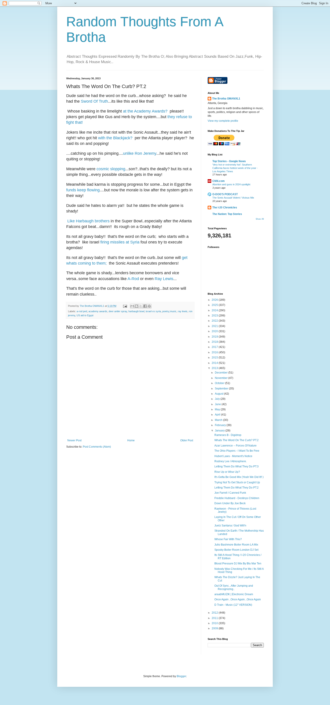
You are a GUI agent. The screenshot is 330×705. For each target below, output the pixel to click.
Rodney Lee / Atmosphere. (230, 461)
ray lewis (182, 311)
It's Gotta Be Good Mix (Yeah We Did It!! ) (239, 477)
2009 (215, 628)
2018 (215, 341)
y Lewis (166, 278)
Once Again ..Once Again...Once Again (237, 599)
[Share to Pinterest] (149, 306)
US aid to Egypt (85, 315)
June (218, 404)
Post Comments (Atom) (97, 446)
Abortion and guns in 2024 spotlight (231, 184)
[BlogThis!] (136, 306)
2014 (215, 363)
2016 (215, 352)
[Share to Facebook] (145, 306)
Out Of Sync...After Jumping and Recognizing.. (233, 587)
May (218, 409)
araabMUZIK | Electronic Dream (233, 594)
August (219, 393)
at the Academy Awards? (145, 111)
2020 (215, 331)
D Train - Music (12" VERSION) (233, 604)
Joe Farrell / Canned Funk (230, 492)
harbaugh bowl (136, 311)
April (218, 414)
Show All (260, 219)
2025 (215, 305)
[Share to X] (141, 306)
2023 (215, 315)
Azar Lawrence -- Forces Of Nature (235, 445)
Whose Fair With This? (228, 539)
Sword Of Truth (94, 101)
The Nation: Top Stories (227, 214)
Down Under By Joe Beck (230, 503)
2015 (215, 357)
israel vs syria (153, 311)
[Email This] (132, 306)
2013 (215, 368)
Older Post (186, 440)
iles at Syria (129, 242)
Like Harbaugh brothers (88, 221)
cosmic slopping (111, 169)
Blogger (181, 676)
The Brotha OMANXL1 (226, 98)
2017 (215, 347)
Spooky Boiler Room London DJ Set (236, 549)
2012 (215, 612)
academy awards (97, 311)
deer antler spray (118, 311)
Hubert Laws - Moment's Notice (233, 456)
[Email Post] (125, 306)
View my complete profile (223, 120)
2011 (215, 618)
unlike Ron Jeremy (139, 153)
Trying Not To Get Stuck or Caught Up (237, 482)
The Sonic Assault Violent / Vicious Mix (233, 197)
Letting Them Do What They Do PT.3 (236, 466)
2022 (215, 320)
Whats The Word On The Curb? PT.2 (236, 440)
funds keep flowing (83, 190)
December (221, 372)
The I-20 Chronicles (224, 207)
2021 (215, 326)
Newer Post (74, 440)
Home (131, 440)
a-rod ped (82, 311)
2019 (215, 336)
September (222, 388)
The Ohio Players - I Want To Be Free (236, 450)
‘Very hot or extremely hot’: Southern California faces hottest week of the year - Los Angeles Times (235, 168)
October (220, 383)
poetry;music (169, 311)
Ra (157, 278)
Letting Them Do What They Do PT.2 (236, 487)
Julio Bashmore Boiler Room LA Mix (236, 544)
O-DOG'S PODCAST (225, 194)
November (221, 378)
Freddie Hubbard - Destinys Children (236, 498)
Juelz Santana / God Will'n (230, 525)
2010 (215, 623)
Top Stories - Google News (229, 161)
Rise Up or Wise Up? (227, 471)
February (221, 425)
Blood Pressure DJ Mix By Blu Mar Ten (237, 563)
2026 (215, 299)
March (219, 420)
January (220, 430)
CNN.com (218, 181)
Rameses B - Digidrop (227, 435)
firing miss (109, 242)
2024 (215, 310)
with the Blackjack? (115, 138)
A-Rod (133, 278)
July (217, 398)
